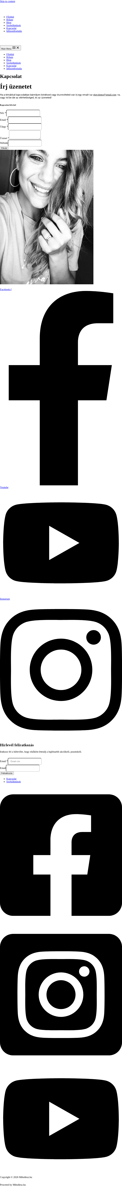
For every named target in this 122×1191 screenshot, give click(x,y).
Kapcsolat (11, 28)
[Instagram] (61, 1063)
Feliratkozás (7, 773)
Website (4, 143)
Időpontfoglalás (14, 31)
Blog (8, 22)
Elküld (4, 148)
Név (3, 113)
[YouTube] (61, 1171)
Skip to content (7, 1)
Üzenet (4, 138)
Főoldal (10, 17)
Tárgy (4, 126)
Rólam (9, 19)
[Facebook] (61, 923)
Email (4, 119)
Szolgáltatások (13, 25)
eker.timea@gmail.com (104, 94)
